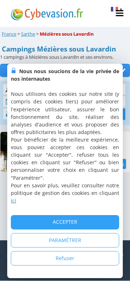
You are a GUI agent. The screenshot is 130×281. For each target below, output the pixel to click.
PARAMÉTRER (65, 240)
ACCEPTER (65, 221)
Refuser (65, 258)
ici (13, 200)
